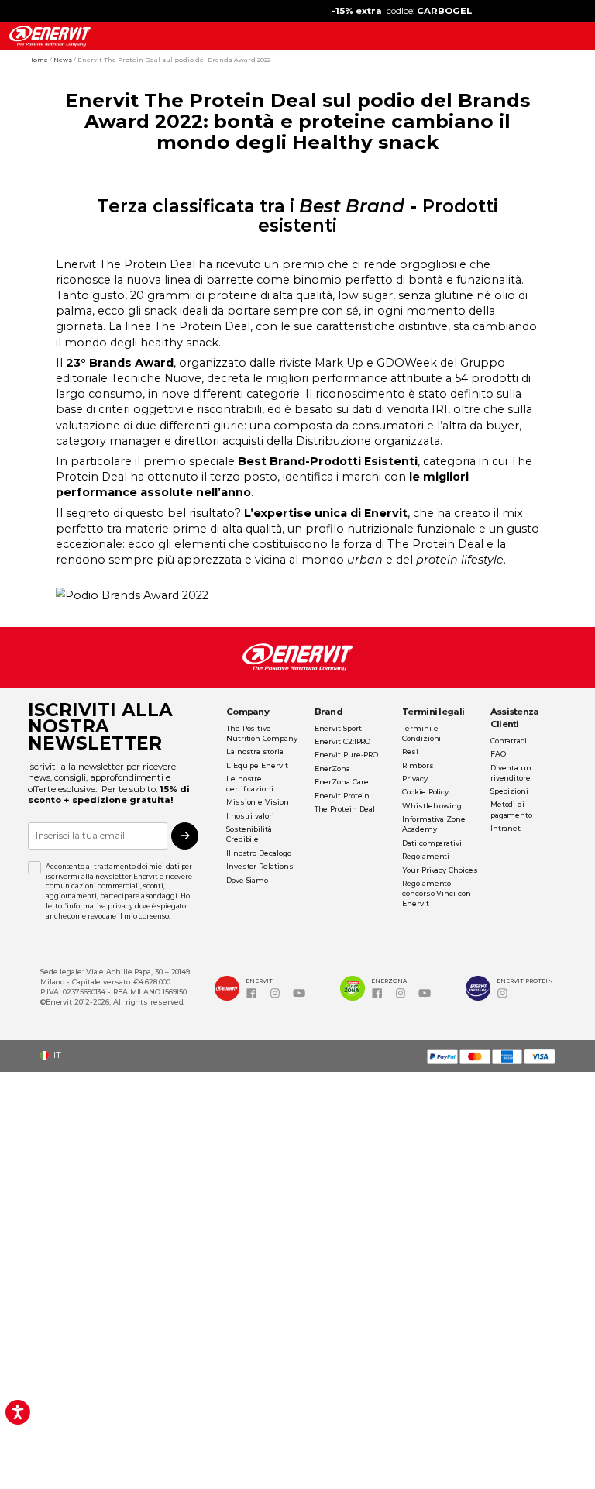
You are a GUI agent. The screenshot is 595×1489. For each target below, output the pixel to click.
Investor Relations (259, 866)
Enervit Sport (338, 728)
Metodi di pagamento (511, 809)
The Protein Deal (345, 809)
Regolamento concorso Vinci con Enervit (436, 893)
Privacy (414, 778)
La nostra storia (255, 751)
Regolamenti (425, 856)
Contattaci (508, 740)
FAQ (498, 754)
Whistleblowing (432, 805)
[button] (55, 1055)
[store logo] (50, 36)
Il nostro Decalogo (258, 853)
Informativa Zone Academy (434, 824)
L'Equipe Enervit (257, 765)
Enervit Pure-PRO (347, 754)
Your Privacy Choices (439, 870)
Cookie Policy (425, 792)
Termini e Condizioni (421, 733)
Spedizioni (509, 791)
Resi (410, 751)
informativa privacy (99, 906)
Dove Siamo (247, 880)
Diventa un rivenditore (510, 772)
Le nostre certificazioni (249, 783)
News (63, 60)
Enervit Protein (342, 795)
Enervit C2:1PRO (343, 741)
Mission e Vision (257, 802)
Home (39, 60)
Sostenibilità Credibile (249, 834)
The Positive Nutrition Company (262, 733)
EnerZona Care (342, 781)
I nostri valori (250, 816)
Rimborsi (418, 765)
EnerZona (332, 768)
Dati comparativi (432, 843)
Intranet (505, 828)
